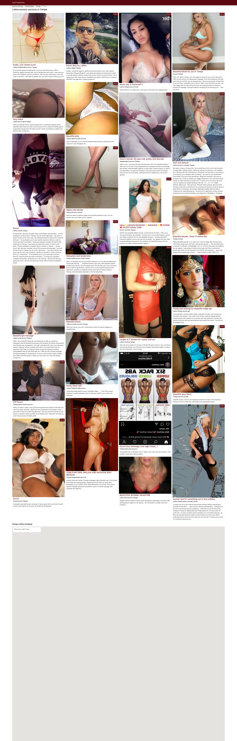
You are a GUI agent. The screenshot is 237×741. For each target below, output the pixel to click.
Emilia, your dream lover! (24, 65)
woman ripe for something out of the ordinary (194, 499)
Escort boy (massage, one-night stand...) (139, 446)
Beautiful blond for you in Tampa (188, 71)
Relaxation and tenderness (78, 256)
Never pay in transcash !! (131, 84)
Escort (16, 228)
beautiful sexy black (182, 394)
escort (16, 498)
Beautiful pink (72, 136)
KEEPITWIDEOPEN (18, 3)
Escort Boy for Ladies (76, 65)
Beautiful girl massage (23, 335)
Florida (38, 6)
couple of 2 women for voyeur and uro (137, 339)
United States (29, 6)
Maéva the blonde (74, 210)
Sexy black (18, 119)
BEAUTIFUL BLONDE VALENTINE (135, 495)
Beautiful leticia (73, 322)
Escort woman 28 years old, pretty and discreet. (142, 159)
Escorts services (17, 6)
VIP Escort (18, 402)
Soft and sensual (180, 163)
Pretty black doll (73, 386)
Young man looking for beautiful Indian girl (192, 308)
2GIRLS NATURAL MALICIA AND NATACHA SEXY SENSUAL (89, 473)
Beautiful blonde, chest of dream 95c (190, 236)
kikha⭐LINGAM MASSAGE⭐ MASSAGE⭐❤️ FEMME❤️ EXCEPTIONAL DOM (145, 226)
